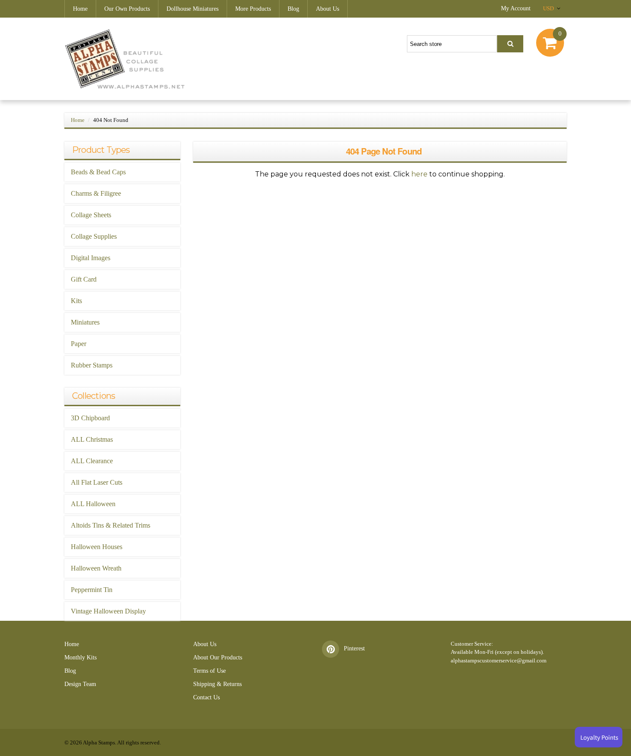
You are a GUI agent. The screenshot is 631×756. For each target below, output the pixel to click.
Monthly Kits (80, 657)
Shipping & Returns (217, 684)
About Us (327, 9)
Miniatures (85, 322)
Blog (293, 9)
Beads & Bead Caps (98, 172)
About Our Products (217, 657)
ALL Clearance (92, 461)
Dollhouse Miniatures (192, 9)
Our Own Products (127, 9)
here (419, 174)
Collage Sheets (91, 215)
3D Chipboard (90, 418)
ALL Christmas (92, 439)
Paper (78, 343)
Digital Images (90, 257)
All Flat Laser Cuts (96, 482)
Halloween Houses (96, 546)
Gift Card (84, 279)
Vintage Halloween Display (108, 611)
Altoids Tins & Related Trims (110, 525)
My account (516, 8)
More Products (253, 9)
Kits (76, 300)
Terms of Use (209, 671)
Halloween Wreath (96, 568)
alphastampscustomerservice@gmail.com (498, 660)
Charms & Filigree (96, 193)
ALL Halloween (93, 503)
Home (80, 9)
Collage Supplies (94, 236)
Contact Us (206, 697)
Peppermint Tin (91, 589)
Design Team (80, 684)
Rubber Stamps (91, 365)
